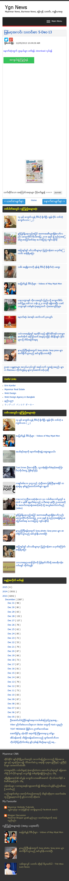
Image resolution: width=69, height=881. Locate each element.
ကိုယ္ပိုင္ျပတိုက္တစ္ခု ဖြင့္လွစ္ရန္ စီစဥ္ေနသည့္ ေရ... (33, 742)
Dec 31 (11, 603)
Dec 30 (11, 607)
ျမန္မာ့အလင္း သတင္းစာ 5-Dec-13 (28, 32)
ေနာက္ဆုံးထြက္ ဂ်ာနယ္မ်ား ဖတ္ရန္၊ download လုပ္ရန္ (28, 51)
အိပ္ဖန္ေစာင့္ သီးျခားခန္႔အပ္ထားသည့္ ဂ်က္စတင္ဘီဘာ (34, 738)
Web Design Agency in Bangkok (20, 397)
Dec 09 (11, 699)
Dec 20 (11, 651)
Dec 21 (11, 647)
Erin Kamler (10, 385)
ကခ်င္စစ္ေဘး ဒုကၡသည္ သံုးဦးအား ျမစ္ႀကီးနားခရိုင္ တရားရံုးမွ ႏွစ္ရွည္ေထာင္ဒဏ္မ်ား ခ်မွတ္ (40, 485)
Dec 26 (11, 625)
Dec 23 (11, 638)
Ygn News (16, 7)
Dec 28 (11, 616)
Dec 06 (11, 712)
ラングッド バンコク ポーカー (19, 404)
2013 (5, 596)
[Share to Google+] (11, 39)
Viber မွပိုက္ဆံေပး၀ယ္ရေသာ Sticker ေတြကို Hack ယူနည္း (36, 724)
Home (34, 200)
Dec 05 (11, 717)
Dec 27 (11, 620)
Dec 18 (11, 660)
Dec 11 (11, 690)
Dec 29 (11, 612)
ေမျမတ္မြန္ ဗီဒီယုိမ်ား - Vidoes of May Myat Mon (40, 283)
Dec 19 (11, 655)
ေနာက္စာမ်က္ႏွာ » (54, 201)
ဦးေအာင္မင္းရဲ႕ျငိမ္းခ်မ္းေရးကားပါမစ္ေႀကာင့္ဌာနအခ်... (34, 720)
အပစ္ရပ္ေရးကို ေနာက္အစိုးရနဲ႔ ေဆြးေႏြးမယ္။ (36, 451)
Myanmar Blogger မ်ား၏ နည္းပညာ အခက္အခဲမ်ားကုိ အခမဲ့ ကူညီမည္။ (32, 819)
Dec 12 (11, 686)
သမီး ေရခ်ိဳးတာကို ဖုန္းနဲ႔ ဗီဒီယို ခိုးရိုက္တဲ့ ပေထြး (39, 267)
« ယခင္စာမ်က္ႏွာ (14, 201)
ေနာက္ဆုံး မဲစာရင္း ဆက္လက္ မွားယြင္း (35, 317)
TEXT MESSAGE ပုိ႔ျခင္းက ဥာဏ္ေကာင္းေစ (29, 729)
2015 (5, 587)
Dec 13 (11, 682)
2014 (5, 591)
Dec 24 (11, 633)
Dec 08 (11, 703)
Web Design (10, 393)
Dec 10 (11, 695)
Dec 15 (11, 673)
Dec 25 (11, 629)
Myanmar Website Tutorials (21, 807)
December (10, 599)
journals (58, 192)
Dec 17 (11, 664)
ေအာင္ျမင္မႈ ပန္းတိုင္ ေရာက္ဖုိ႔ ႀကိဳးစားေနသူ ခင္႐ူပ (32, 733)
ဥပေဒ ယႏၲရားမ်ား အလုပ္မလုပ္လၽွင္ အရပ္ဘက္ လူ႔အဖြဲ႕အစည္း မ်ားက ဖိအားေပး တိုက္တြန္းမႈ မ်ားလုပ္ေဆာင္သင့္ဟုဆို (34, 369)
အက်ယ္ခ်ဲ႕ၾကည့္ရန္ (19, 60)
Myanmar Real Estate (15, 389)
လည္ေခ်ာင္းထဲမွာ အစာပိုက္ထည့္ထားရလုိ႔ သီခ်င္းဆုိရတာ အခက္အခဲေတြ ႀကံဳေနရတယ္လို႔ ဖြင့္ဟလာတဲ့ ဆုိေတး (35, 796)
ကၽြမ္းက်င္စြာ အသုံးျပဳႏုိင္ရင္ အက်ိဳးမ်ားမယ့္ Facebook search (33, 810)
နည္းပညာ (9, 401)
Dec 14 (11, 677)
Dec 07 (11, 708)
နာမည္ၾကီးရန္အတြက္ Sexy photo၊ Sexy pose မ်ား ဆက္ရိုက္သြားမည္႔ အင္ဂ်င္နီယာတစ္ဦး (40, 352)
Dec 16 (11, 668)
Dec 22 (11, 642)
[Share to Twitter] (6, 39)
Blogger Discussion (17, 815)
